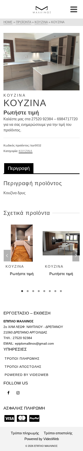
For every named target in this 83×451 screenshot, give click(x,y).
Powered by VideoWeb (26, 375)
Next (75, 255)
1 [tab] (22, 291)
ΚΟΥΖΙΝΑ (26, 151)
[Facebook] (8, 392)
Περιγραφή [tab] (19, 168)
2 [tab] (27, 291)
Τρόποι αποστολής (23, 366)
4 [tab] (38, 291)
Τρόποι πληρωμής (22, 358)
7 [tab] (55, 291)
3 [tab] (33, 291)
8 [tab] (61, 291)
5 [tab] (44, 291)
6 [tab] (49, 291)
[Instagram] (18, 392)
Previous (7, 255)
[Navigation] (74, 9)
